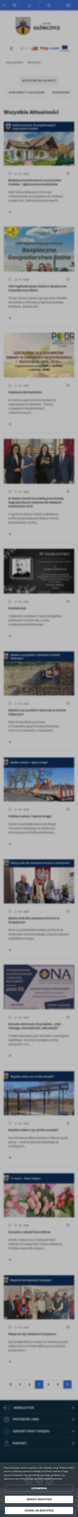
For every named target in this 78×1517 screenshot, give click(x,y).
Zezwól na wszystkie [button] (39, 1510)
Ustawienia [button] (39, 1488)
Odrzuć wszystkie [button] (39, 1499)
